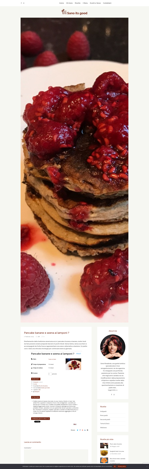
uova (35, 384)
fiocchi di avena (43, 386)
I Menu (85, 3)
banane (36, 382)
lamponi (37, 391)
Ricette (77, 3)
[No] (147, 466)
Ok (115, 466)
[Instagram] (23, 3)
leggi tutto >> (113, 390)
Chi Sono (69, 3)
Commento (27, 448)
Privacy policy (122, 466)
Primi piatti (104, 415)
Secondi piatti (105, 419)
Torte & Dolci (52, 359)
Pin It (74, 424)
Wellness (103, 427)
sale (39, 389)
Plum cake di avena (116, 444)
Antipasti (103, 411)
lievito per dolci (45, 388)
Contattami (107, 3)
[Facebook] (21, 3)
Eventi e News (95, 3)
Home (61, 3)
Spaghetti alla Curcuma (117, 451)
